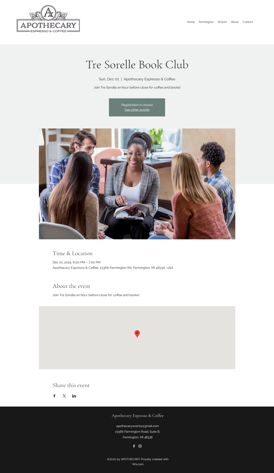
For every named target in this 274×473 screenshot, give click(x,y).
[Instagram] (140, 446)
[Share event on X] (64, 396)
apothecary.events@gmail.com (137, 426)
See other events (137, 110)
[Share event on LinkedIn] (74, 396)
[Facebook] (134, 446)
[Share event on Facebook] (54, 396)
